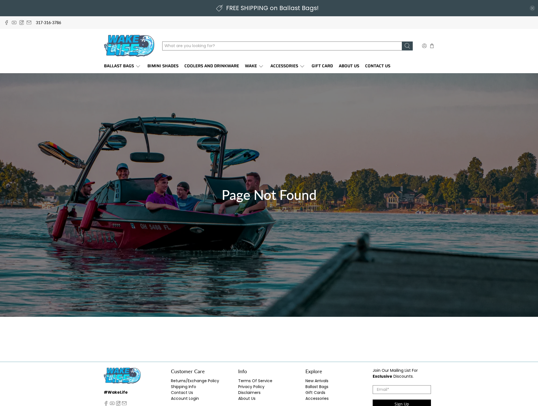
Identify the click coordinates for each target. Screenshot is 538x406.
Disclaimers (249, 392)
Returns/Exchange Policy (195, 381)
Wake (251, 66)
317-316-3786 (48, 22)
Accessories (284, 66)
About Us (349, 66)
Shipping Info (183, 386)
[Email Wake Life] (29, 22)
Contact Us (377, 66)
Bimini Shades (162, 66)
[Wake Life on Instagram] (21, 22)
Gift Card (322, 66)
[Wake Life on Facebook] (6, 22)
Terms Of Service (255, 381)
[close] (532, 8)
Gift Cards (315, 392)
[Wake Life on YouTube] (14, 22)
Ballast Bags (119, 66)
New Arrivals (316, 381)
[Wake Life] (129, 46)
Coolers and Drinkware (211, 66)
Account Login (185, 398)
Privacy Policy (251, 386)
